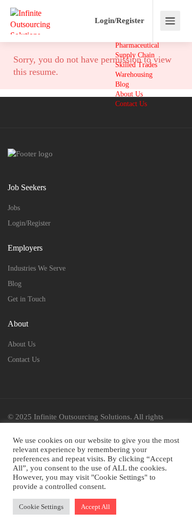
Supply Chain (135, 55)
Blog (122, 84)
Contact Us (131, 104)
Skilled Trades (136, 65)
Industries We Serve (37, 268)
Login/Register (119, 20)
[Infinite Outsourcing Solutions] (46, 27)
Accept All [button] (95, 507)
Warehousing (134, 74)
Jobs (14, 208)
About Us (129, 94)
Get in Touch (27, 299)
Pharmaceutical (137, 45)
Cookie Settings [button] (41, 507)
